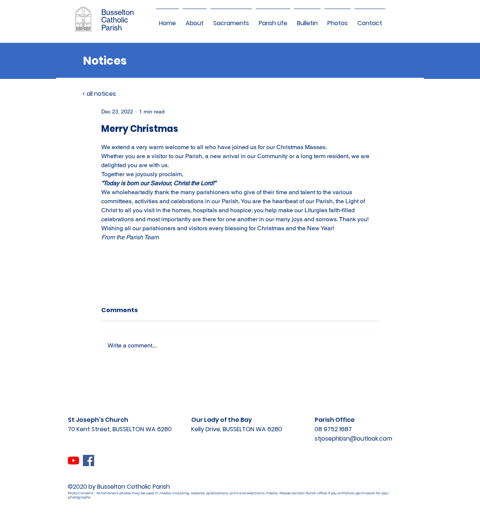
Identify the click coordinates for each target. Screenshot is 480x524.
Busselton (117, 12)
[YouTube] (73, 460)
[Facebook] (88, 460)
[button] (194, 20)
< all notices (99, 93)
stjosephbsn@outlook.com (353, 438)
